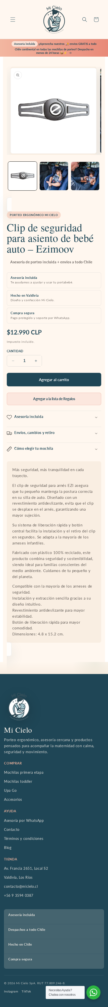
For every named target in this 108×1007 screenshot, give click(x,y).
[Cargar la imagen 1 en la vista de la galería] (22, 176)
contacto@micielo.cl (21, 886)
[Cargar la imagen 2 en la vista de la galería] (53, 176)
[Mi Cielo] (19, 706)
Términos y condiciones (23, 838)
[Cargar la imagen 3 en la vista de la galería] (85, 176)
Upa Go (10, 790)
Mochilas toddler (18, 781)
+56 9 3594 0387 (18, 895)
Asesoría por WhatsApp (24, 820)
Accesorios (13, 799)
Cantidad (15, 351)
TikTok (26, 991)
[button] (13, 19)
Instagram (11, 991)
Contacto (12, 829)
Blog (7, 847)
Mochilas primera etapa (23, 772)
